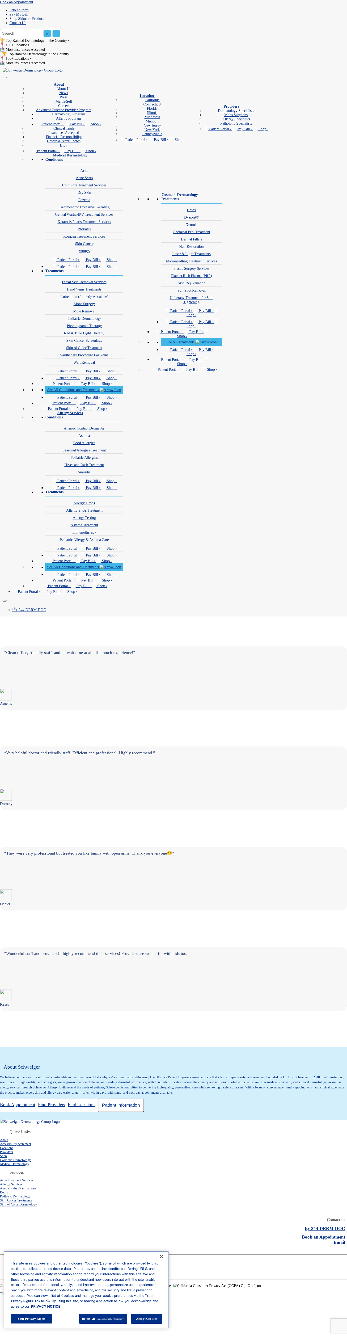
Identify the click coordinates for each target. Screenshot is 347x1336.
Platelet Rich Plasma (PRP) (191, 276)
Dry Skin (84, 192)
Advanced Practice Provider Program (63, 110)
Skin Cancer (84, 244)
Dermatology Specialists (236, 111)
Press (64, 97)
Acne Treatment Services (16, 1180)
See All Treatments (180, 342)
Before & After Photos (63, 141)
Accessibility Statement (15, 1144)
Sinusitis (84, 472)
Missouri (152, 121)
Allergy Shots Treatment (84, 510)
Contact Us (17, 23)
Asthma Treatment (84, 525)
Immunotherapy (84, 532)
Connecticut (152, 104)
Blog (63, 145)
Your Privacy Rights (31, 1318)
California (152, 100)
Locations (147, 96)
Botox (191, 210)
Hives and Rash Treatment (84, 465)
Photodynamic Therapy (84, 326)
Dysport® (191, 217)
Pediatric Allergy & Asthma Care (84, 540)
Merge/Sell (63, 101)
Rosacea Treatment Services (84, 236)
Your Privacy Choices (156, 1286)
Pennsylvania (152, 134)
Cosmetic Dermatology (179, 195)
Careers (63, 106)
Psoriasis (84, 229)
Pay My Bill (18, 14)
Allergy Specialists (236, 119)
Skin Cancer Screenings (84, 340)
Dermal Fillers (191, 239)
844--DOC (29, 610)
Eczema (84, 200)
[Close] (5, 601)
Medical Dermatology (70, 155)
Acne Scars (84, 178)
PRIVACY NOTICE (45, 1306)
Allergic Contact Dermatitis (84, 428)
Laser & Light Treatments (191, 254)
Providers (231, 106)
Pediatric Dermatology (84, 318)
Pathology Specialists (236, 123)
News (63, 93)
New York (152, 130)
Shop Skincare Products (27, 19)
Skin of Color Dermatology (18, 1204)
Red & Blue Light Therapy (84, 333)
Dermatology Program (68, 114)
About (59, 84)
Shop (3, 1156)
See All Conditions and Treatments (73, 390)
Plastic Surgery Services (191, 268)
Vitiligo (84, 251)
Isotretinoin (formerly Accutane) (84, 297)
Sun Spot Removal (192, 290)
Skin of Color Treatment (84, 348)
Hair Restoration (191, 246)
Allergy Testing (84, 518)
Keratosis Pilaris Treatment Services (84, 222)
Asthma (84, 436)
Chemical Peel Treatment (191, 232)
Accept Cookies (146, 1318)
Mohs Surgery (84, 304)
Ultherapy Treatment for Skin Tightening (191, 300)
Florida (152, 108)
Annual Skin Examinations (18, 1188)
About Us (63, 89)
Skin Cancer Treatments (16, 1200)
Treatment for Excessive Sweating (84, 207)
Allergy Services (70, 413)
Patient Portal (19, 10)
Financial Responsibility (64, 137)
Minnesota (152, 117)
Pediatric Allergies (84, 457)
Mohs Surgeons (236, 115)
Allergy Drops (84, 503)
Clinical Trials (63, 128)
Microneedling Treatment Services (191, 261)
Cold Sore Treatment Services (84, 185)
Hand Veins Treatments (84, 289)
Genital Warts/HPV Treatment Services (84, 214)
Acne (84, 171)
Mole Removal (84, 311)
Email (339, 1242)
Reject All (103, 1318)
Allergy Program (68, 118)
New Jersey (152, 125)
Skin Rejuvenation (191, 283)
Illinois (152, 113)
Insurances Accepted (63, 133)
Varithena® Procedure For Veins (84, 355)
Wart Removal (84, 362)
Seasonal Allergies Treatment (84, 450)
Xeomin (192, 225)
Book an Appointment (16, 2)
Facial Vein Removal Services (84, 282)
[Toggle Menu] (5, 77)
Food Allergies (84, 443)
